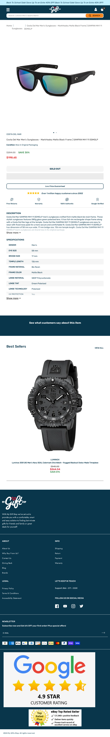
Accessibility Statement (11, 598)
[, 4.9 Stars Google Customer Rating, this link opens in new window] (49, 679)
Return (57, 553)
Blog (4, 568)
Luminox (55, 459)
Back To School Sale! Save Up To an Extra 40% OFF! (30, 2)
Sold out (55, 169)
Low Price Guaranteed (55, 186)
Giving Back (7, 563)
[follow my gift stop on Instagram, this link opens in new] (73, 607)
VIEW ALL (99, 348)
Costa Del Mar (13, 134)
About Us (6, 548)
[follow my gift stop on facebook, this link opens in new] (57, 607)
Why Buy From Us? (10, 553)
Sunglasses (17, 28)
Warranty (58, 563)
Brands (5, 572)
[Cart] (102, 9)
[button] (55, 176)
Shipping (58, 548)
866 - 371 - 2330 (70, 588)
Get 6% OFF (26, 626)
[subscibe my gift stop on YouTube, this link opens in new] (65, 607)
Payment (58, 558)
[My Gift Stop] (14, 496)
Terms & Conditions (10, 593)
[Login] (95, 9)
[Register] (103, 633)
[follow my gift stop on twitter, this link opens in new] (81, 607)
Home (9, 25)
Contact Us (6, 558)
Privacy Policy (8, 588)
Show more (12, 232)
